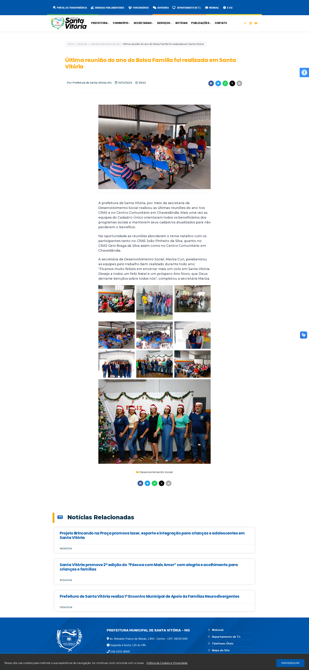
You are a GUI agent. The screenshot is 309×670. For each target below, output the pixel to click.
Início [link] (71, 44)
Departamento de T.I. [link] (226, 636)
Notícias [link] (82, 44)
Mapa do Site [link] (221, 650)
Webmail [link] (218, 629)
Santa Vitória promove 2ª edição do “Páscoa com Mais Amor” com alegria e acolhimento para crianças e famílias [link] (149, 567)
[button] (57, 5)
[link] (304, 72)
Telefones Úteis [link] (222, 643)
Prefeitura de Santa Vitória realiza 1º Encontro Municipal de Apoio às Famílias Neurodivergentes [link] (149, 596)
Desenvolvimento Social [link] (105, 44)
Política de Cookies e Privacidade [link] (167, 663)
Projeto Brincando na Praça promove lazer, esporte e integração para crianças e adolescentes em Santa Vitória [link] (152, 535)
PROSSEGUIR (290, 663)
